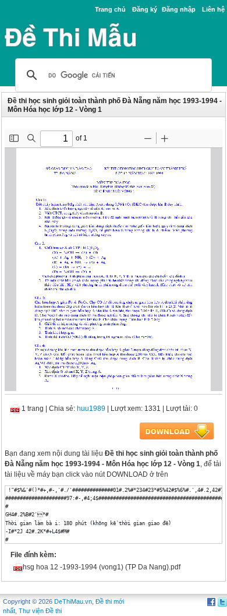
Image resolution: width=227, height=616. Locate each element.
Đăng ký (144, 9)
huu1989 (91, 408)
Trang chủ (110, 9)
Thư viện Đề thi (40, 610)
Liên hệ (213, 9)
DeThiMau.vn (73, 601)
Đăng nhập (179, 9)
